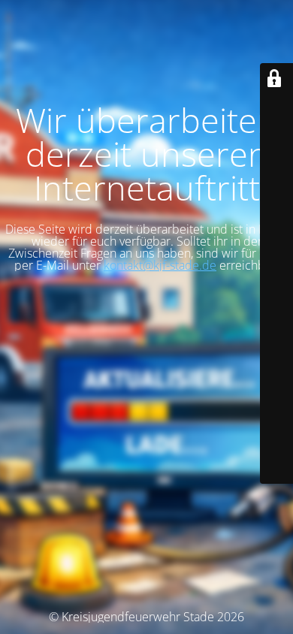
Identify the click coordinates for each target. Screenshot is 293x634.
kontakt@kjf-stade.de (160, 265)
